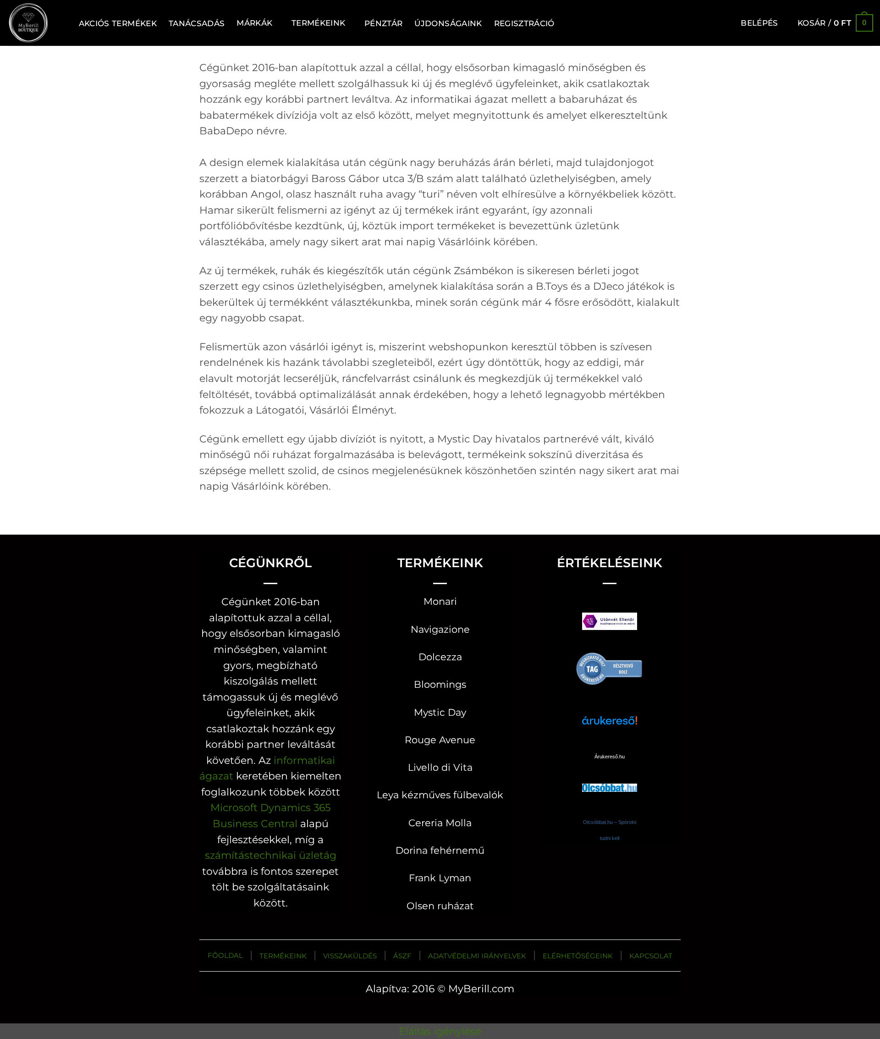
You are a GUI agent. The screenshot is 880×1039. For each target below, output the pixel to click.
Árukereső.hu (609, 756)
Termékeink (318, 23)
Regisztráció (524, 23)
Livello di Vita (440, 767)
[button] (759, 23)
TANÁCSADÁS (197, 23)
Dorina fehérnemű (440, 850)
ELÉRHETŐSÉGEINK (578, 955)
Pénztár (383, 23)
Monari (440, 601)
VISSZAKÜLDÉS (350, 955)
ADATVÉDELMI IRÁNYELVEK (477, 955)
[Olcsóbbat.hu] (609, 779)
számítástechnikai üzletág (270, 855)
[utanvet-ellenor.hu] (609, 623)
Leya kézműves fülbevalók (440, 795)
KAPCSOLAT (650, 955)
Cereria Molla (440, 823)
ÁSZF (402, 955)
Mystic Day (440, 712)
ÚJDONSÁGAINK (448, 23)
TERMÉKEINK (283, 955)
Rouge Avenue (440, 740)
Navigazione (440, 629)
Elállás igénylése (440, 1031)
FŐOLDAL (225, 955)
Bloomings (440, 684)
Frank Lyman (440, 878)
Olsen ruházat (440, 906)
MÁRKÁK (254, 23)
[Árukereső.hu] (609, 668)
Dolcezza (440, 657)
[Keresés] (62, 23)
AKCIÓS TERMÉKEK (118, 23)
